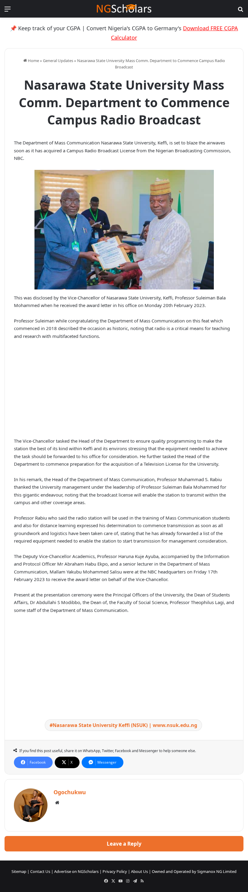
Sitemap (18, 871)
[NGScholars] (124, 8)
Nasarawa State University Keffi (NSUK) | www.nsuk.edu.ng (125, 725)
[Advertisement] (124, 390)
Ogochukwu (70, 792)
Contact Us (40, 871)
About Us (139, 871)
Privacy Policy (115, 871)
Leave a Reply (124, 843)
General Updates (58, 60)
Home (33, 60)
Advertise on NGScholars (76, 871)
